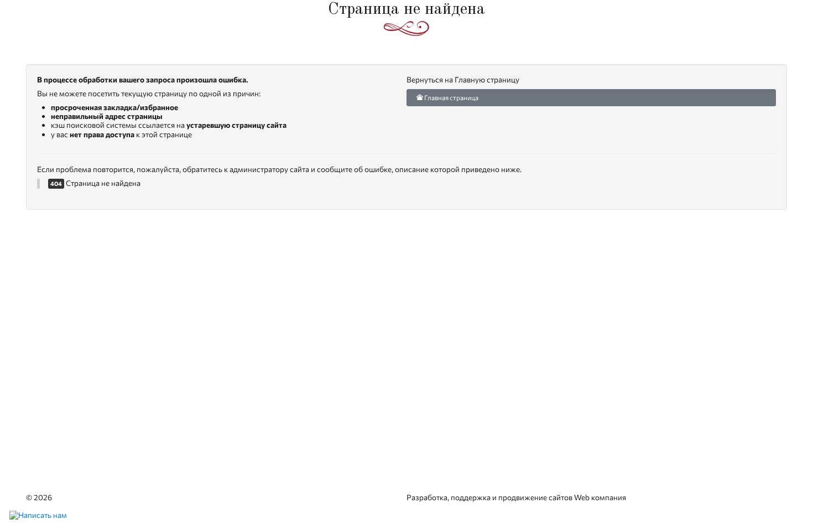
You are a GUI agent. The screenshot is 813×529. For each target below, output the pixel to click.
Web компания (600, 497)
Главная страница (450, 97)
